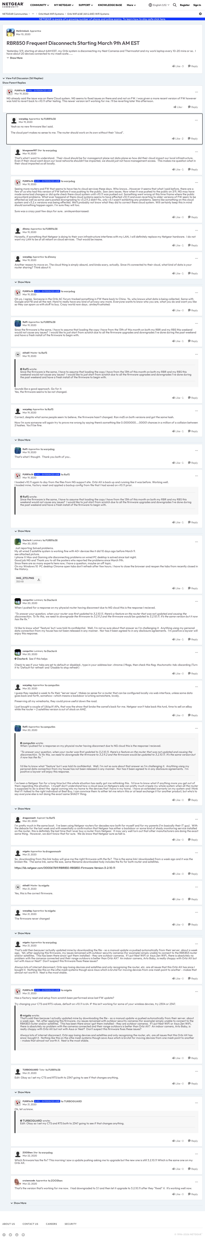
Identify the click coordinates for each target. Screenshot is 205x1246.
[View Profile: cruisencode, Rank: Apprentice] (18, 1182)
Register (185, 5)
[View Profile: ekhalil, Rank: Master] (18, 354)
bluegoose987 (30, 150)
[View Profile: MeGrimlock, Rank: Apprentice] (11, 33)
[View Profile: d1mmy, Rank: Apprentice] (18, 230)
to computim (52, 685)
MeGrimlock (22, 31)
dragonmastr (29, 818)
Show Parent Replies (14, 82)
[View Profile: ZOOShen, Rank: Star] (18, 1154)
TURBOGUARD (30, 1070)
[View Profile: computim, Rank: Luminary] (18, 601)
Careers (51, 1223)
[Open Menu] (200, 14)
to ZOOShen (55, 1180)
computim (28, 600)
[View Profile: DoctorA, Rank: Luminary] (18, 542)
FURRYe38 (20, 90)
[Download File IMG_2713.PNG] (39, 580)
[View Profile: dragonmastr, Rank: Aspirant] (18, 819)
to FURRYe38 (48, 119)
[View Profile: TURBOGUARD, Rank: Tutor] (18, 1071)
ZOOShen (28, 1152)
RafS (25, 322)
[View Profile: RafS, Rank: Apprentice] (18, 323)
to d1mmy (50, 257)
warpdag (23, 119)
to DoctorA (50, 600)
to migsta (43, 885)
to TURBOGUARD (71, 1101)
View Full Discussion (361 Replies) (24, 78)
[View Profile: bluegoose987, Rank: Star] (18, 152)
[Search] (175, 5)
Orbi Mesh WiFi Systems (51, 13)
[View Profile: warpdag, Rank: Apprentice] (14, 120)
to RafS (42, 352)
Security (71, 1223)
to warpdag (50, 150)
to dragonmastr (52, 851)
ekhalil (26, 353)
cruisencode (29, 1180)
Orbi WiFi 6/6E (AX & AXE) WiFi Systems (88, 13)
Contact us (30, 1223)
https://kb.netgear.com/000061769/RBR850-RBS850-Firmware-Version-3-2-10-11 (65, 867)
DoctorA (27, 540)
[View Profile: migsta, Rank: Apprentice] (18, 853)
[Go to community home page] (13, 5)
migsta (26, 851)
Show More (16, 58)
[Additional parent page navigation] (33, 14)
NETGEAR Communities (15, 13)
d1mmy (26, 229)
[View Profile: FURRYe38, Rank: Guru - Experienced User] (10, 92)
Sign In (197, 5)
